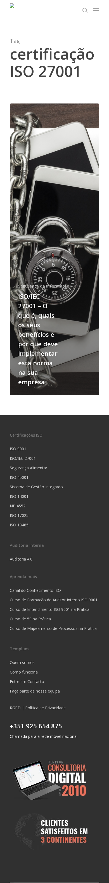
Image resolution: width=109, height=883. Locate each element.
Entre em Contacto (27, 681)
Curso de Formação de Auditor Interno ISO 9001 (54, 599)
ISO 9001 (18, 448)
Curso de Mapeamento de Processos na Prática (53, 628)
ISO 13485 (19, 525)
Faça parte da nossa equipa (35, 691)
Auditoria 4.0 (21, 559)
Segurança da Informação (43, 286)
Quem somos (22, 662)
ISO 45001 (19, 477)
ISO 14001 (19, 496)
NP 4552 (17, 505)
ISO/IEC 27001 (23, 458)
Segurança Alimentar (28, 467)
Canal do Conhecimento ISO (35, 590)
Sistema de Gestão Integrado (36, 486)
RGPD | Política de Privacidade (38, 707)
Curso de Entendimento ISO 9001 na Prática (49, 609)
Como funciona (24, 672)
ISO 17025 (19, 515)
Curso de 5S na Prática (30, 618)
